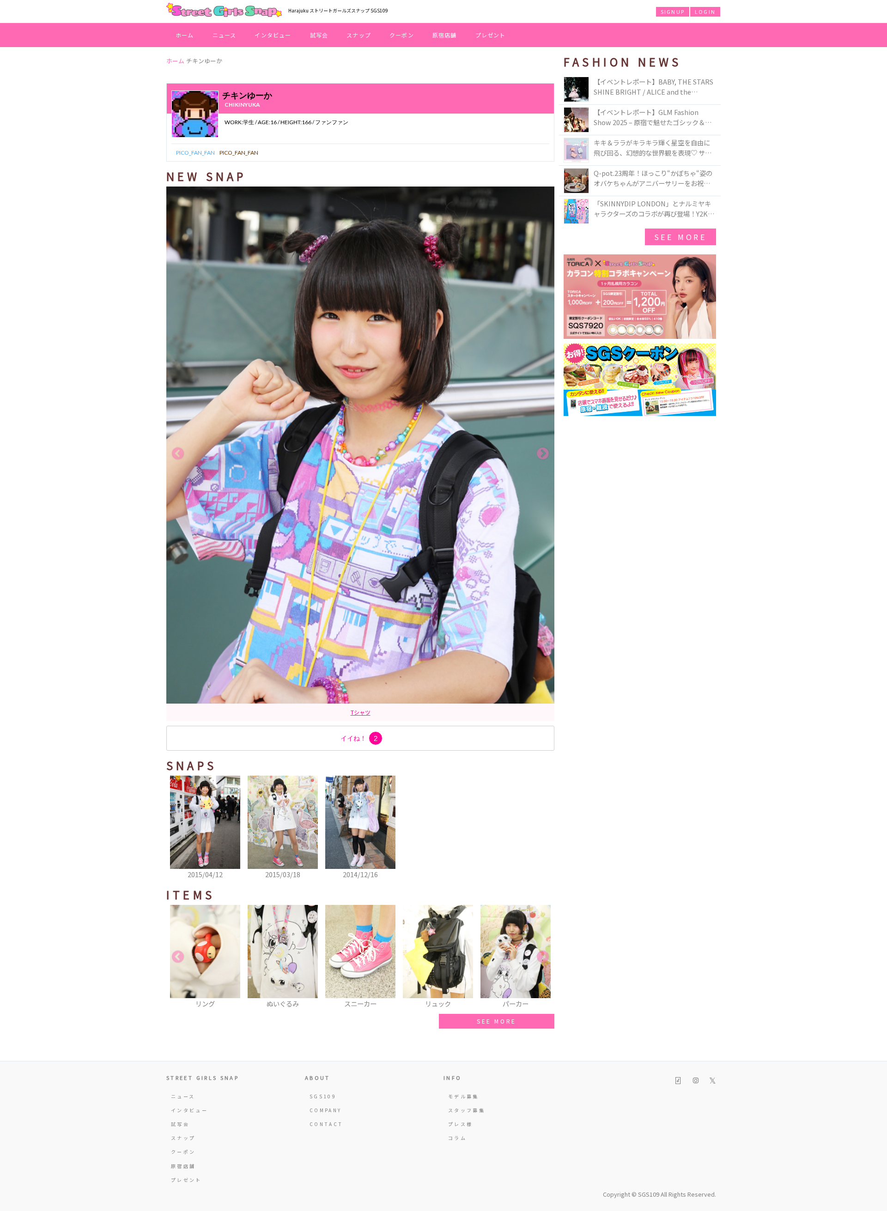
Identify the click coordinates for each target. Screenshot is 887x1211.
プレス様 (460, 1124)
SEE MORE (496, 1021)
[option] (360, 454)
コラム (457, 1137)
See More (680, 236)
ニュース (225, 35)
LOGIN (705, 11)
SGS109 (323, 1096)
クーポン (401, 35)
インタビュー (273, 35)
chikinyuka (242, 104)
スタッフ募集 (466, 1110)
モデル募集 (463, 1096)
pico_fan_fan (195, 152)
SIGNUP (673, 11)
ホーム (185, 35)
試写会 (319, 35)
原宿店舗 (444, 35)
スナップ (358, 35)
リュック (360, 712)
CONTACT (326, 1124)
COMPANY (326, 1110)
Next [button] (543, 454)
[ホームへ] (224, 10)
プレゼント (490, 35)
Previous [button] (178, 454)
